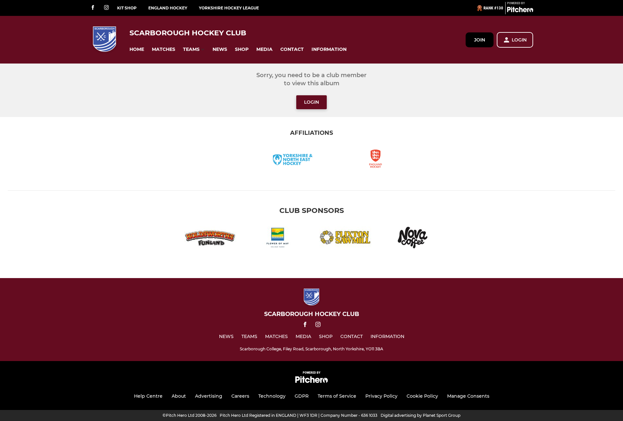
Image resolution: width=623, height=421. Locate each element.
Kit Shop (127, 8)
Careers (240, 396)
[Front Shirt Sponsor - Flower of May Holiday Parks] (278, 239)
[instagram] (106, 8)
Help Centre (148, 396)
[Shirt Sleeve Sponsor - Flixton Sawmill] (345, 239)
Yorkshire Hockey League (229, 8)
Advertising (208, 396)
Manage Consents (468, 396)
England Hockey (167, 8)
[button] (137, 49)
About (179, 396)
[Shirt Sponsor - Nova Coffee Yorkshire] (413, 239)
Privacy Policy (381, 396)
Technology (272, 396)
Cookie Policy (422, 396)
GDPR (302, 396)
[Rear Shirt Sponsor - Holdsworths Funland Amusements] (210, 239)
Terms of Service (337, 396)
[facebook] (93, 8)
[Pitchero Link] (520, 11)
